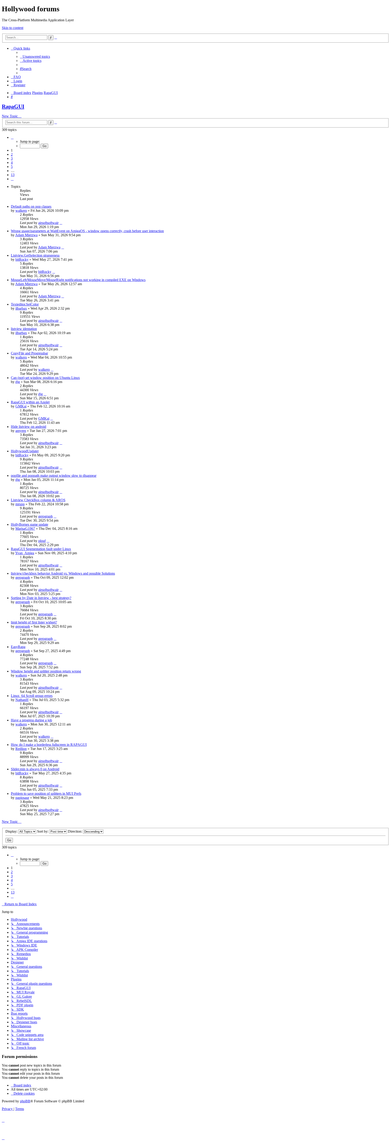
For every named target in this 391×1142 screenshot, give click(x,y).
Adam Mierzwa (26, 235)
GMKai (20, 406)
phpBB (25, 1101)
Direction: (75, 831)
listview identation (24, 329)
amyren (20, 431)
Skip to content (12, 28)
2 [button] (12, 154)
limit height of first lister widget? (34, 622)
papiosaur (22, 798)
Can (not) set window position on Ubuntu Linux (45, 378)
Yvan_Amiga (24, 553)
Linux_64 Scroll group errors (31, 696)
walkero (21, 210)
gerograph (45, 516)
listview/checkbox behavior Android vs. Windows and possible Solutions (63, 573)
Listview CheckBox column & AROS (38, 500)
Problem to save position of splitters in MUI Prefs (46, 793)
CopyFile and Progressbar (29, 353)
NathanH (22, 700)
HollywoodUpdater (25, 451)
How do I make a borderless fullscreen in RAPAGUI (49, 745)
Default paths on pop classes (31, 206)
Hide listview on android (28, 427)
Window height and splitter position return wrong (46, 671)
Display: (11, 831)
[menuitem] (35, 56)
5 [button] (12, 167)
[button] (12, 137)
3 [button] (12, 158)
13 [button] (12, 175)
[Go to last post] (61, 223)
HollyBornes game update (29, 524)
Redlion (21, 749)
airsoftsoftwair (48, 223)
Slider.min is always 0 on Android (35, 769)
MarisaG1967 (25, 528)
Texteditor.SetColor (25, 304)
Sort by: (43, 831)
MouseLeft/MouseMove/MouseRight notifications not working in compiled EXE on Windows (78, 280)
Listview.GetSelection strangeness (35, 255)
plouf (42, 541)
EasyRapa (18, 647)
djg (17, 382)
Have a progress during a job (31, 720)
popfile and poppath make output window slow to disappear (53, 475)
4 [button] (12, 162)
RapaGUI (13, 106)
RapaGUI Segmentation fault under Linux (41, 549)
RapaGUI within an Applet (30, 402)
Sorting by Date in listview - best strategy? (41, 598)
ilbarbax (21, 308)
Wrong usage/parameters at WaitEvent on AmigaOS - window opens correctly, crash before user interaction (87, 231)
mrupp (20, 504)
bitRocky (22, 259)
